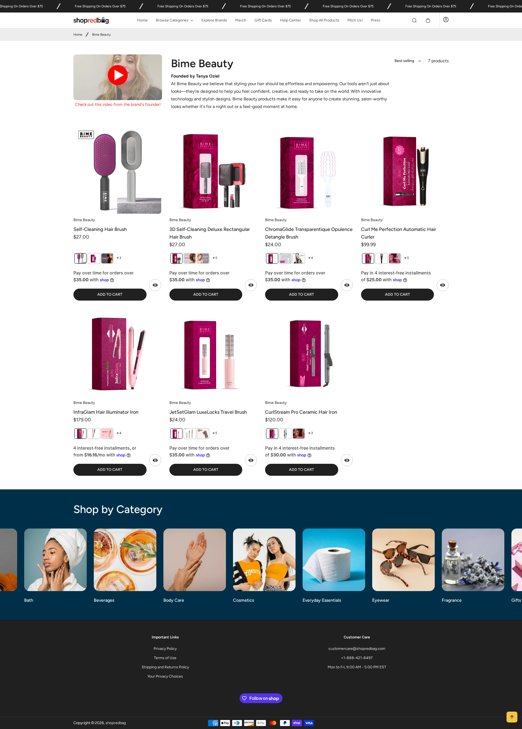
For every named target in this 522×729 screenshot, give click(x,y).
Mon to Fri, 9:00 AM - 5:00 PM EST (357, 667)
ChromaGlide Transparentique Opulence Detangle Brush (309, 233)
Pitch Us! (355, 20)
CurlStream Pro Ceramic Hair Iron (301, 412)
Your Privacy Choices (165, 676)
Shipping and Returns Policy (165, 667)
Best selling (404, 60)
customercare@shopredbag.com (356, 648)
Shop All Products (324, 20)
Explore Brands (214, 20)
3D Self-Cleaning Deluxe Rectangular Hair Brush (209, 233)
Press (375, 20)
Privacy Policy (165, 648)
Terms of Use (165, 658)
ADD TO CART (109, 294)
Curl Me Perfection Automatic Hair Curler (398, 233)
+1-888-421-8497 (357, 658)
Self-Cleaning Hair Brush (100, 229)
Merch (240, 20)
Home (142, 20)
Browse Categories (172, 20)
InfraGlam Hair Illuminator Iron (105, 412)
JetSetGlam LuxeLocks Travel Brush (208, 412)
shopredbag (115, 723)
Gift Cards (263, 20)
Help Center (290, 20)
